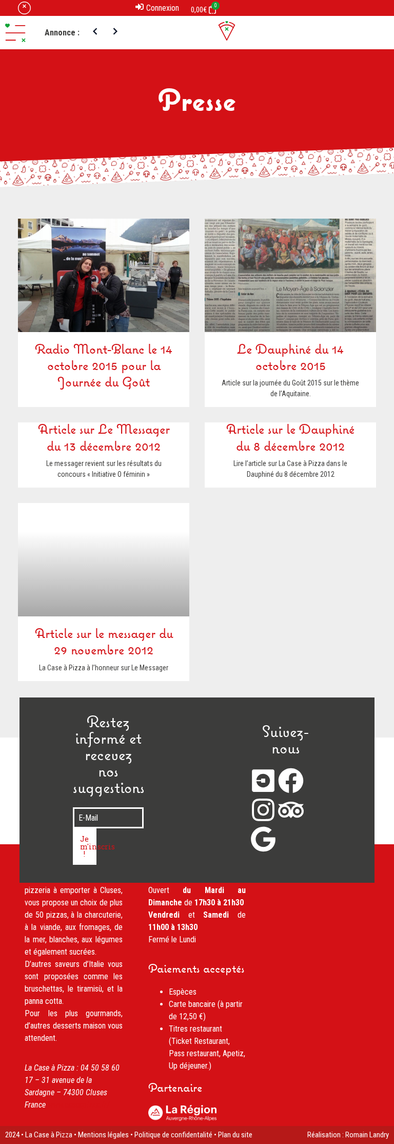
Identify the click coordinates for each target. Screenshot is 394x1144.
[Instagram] (263, 810)
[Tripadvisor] (291, 810)
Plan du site (235, 1134)
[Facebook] (291, 780)
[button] (15, 33)
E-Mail (82, 803)
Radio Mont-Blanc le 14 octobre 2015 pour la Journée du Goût (103, 367)
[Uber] (263, 780)
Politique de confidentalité (173, 1134)
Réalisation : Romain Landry (348, 1134)
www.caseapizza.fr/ (79, 1105)
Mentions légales (103, 1134)
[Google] (263, 839)
